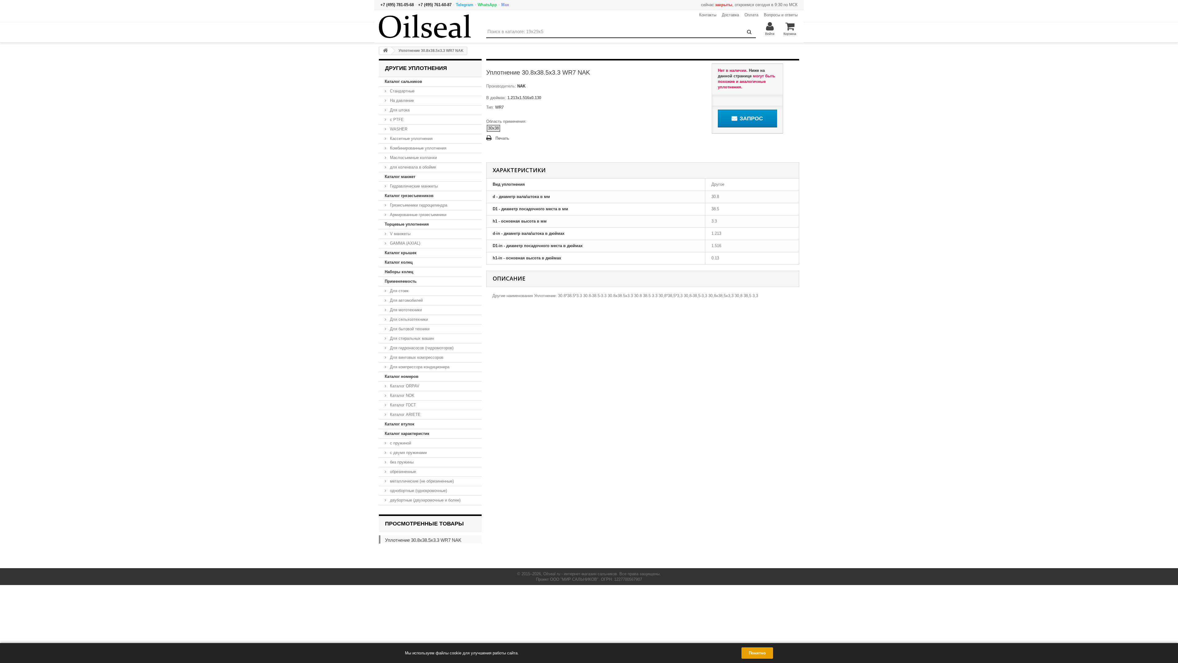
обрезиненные (402, 471)
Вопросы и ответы (781, 15)
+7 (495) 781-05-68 (397, 4)
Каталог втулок (399, 424)
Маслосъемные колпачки (413, 157)
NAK (520, 86)
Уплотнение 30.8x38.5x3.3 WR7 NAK (423, 540)
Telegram (464, 4)
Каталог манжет (400, 176)
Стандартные (401, 91)
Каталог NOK (401, 395)
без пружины (401, 462)
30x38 (493, 128)
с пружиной (400, 443)
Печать (502, 138)
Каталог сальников (403, 81)
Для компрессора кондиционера (419, 367)
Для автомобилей (406, 300)
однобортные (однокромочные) (418, 490)
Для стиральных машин (411, 338)
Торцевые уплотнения (407, 224)
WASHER (398, 129)
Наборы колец (399, 271)
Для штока (399, 110)
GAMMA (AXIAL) (404, 243)
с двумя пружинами (408, 452)
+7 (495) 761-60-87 (435, 4)
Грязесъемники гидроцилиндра (418, 205)
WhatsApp (487, 4)
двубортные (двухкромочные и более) (424, 500)
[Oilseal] (425, 26)
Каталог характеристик (407, 433)
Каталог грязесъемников (409, 195)
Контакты (707, 15)
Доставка (730, 15)
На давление (401, 100)
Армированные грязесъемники (417, 214)
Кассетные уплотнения (411, 138)
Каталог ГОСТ (402, 405)
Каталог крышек (401, 252)
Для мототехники (405, 310)
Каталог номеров (401, 376)
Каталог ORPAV (404, 386)
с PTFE (396, 119)
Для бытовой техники (409, 329)
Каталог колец (399, 262)
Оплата (751, 15)
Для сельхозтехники (408, 319)
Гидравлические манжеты (413, 186)
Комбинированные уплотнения (417, 148)
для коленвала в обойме (412, 167)
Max (505, 4)
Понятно (757, 653)
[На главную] (385, 51)
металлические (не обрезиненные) (421, 481)
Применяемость (401, 281)
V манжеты (399, 233)
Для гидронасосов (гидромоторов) (421, 348)
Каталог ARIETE (405, 414)
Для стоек (399, 291)
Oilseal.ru (551, 574)
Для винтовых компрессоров (416, 357)
